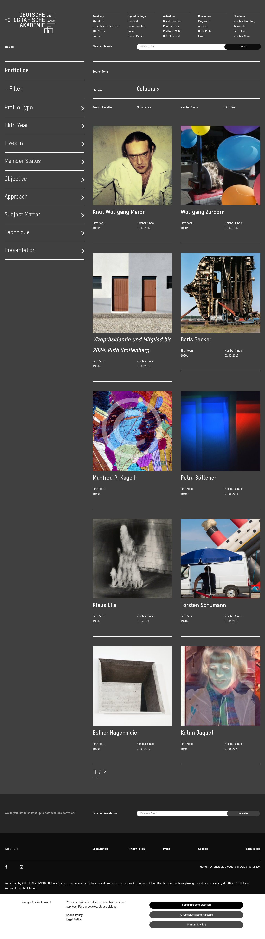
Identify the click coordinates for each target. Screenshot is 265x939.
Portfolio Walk (171, 31)
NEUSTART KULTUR (233, 883)
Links (201, 36)
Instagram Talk (137, 26)
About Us (98, 21)
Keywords (239, 26)
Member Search (102, 46)
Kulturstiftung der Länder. (20, 888)
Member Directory (244, 21)
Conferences (171, 26)
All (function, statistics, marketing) (196, 915)
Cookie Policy (74, 915)
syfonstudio (217, 866)
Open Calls (204, 31)
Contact (97, 36)
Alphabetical (144, 107)
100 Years (99, 31)
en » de (9, 46)
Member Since (189, 107)
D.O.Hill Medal (171, 36)
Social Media (135, 36)
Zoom (131, 31)
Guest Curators (172, 21)
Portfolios (239, 31)
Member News (242, 36)
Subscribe (243, 813)
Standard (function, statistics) (196, 905)
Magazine (204, 21)
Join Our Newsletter (105, 813)
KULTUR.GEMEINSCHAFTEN (37, 883)
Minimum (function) (196, 925)
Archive (202, 26)
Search (242, 47)
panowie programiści (247, 866)
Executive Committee (106, 26)
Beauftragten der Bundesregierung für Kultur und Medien (186, 883)
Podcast (133, 21)
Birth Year (230, 107)
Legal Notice (74, 919)
